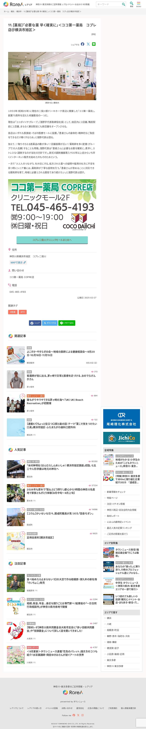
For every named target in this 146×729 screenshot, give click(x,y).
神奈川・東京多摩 (115, 666)
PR (23, 312)
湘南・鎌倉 (112, 642)
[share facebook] (82, 44)
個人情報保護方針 (128, 708)
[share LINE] (94, 44)
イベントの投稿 (51, 708)
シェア (37, 323)
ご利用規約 (112, 708)
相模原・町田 (113, 630)
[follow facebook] (74, 715)
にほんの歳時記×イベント (119, 522)
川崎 (109, 624)
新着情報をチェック (116, 492)
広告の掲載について (96, 708)
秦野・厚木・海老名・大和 (118, 636)
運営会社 (80, 708)
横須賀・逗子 (113, 648)
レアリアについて (17, 708)
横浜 (109, 618)
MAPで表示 (17, 262)
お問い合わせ (67, 708)
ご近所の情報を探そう (117, 534)
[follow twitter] (78, 715)
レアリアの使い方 (35, 708)
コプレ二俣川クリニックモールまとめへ (52, 239)
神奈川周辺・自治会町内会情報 (121, 510)
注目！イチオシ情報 (116, 504)
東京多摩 (111, 660)
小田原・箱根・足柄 (115, 654)
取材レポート (113, 516)
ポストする (51, 323)
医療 (13, 312)
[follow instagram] (82, 715)
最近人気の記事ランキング (119, 528)
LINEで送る (68, 323)
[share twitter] (88, 44)
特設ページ (112, 498)
